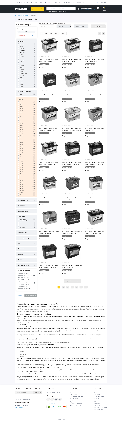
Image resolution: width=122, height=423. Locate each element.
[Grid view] (103, 33)
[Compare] (58, 41)
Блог (40, 2)
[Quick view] (58, 38)
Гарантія (96, 400)
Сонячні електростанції (76, 392)
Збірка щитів (80, 2)
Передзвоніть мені (19, 407)
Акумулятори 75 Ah (23, 277)
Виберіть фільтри (30, 295)
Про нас (57, 2)
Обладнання (73, 394)
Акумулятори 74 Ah (23, 279)
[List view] (99, 33)
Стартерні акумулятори (24, 15)
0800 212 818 (86, 8)
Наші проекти (48, 2)
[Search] (48, 8)
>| (85, 287)
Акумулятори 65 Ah (23, 273)
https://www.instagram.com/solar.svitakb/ (52, 399)
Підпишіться (37, 392)
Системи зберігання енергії (77, 396)
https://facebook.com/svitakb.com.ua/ (48, 399)
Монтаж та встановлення (100, 407)
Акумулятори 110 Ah (23, 284)
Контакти (19, 2)
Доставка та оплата (30, 2)
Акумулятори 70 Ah (23, 281)
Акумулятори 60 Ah (23, 283)
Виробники (97, 411)
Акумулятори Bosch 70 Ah (25, 288)
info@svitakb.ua (50, 403)
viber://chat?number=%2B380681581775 (60, 399)
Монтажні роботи (68, 2)
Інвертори (72, 400)
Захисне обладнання (75, 405)
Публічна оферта (98, 401)
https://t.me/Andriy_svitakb (56, 399)
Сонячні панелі (74, 398)
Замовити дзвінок (87, 10)
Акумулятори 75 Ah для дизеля (26, 275)
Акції (95, 412)
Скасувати (21, 35)
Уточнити (32, 35)
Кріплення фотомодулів (76, 403)
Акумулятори (73, 401)
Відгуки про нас (98, 394)
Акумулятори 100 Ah (23, 286)
